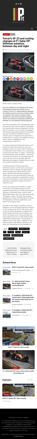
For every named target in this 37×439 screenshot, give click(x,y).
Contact (25, 417)
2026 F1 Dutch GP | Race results (23, 267)
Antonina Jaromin (18, 304)
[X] (7, 78)
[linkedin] (21, 4)
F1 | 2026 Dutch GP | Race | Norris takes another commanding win (21, 283)
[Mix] (24, 78)
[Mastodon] (21, 78)
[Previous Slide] (29, 379)
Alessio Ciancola (9, 50)
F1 (5, 232)
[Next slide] (32, 379)
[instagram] (18, 4)
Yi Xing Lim (16, 315)
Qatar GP (6, 235)
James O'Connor (17, 288)
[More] (31, 78)
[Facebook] (4, 78)
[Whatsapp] (27, 78)
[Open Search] (32, 28)
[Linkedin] (14, 78)
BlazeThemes (19, 436)
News (13, 34)
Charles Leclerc (24, 229)
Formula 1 (6, 34)
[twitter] (16, 4)
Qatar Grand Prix (17, 235)
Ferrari (18, 232)
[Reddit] (11, 78)
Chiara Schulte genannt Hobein (21, 270)
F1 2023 (10, 232)
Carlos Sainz (13, 229)
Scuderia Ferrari (9, 238)
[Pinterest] (17, 78)
